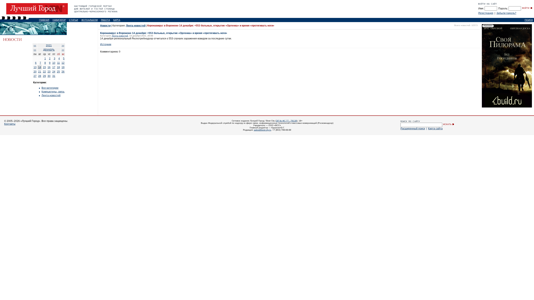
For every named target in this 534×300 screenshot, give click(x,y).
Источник (105, 44)
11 (58, 62)
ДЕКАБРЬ (49, 49)
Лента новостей (51, 95)
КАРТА (116, 20)
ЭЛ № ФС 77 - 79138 (286, 121)
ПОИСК (529, 20)
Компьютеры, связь (53, 91)
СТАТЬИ (73, 20)
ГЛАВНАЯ (44, 20)
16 (49, 67)
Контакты (9, 123)
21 (39, 71)
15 (44, 67)
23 (49, 71)
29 (44, 76)
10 (53, 62)
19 (63, 67)
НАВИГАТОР (59, 20)
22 (44, 71)
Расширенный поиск (412, 128)
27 (35, 76)
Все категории (50, 87)
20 (35, 71)
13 (35, 67)
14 (39, 67)
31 (53, 76)
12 (63, 62)
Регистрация (485, 13)
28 (39, 76)
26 (63, 71)
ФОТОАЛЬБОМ (89, 20)
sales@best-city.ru (262, 130)
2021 (49, 45)
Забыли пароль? (506, 13)
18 (58, 67)
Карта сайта (435, 128)
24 (53, 71)
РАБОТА (105, 20)
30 (49, 76)
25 (58, 71)
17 (53, 67)
